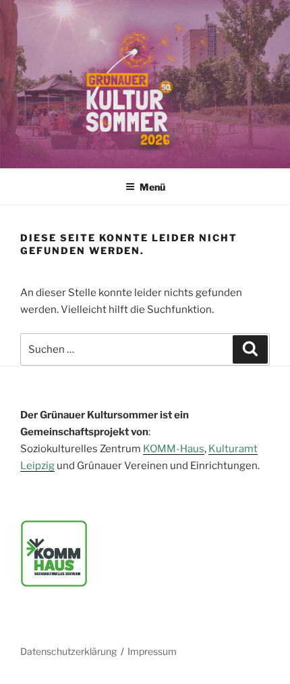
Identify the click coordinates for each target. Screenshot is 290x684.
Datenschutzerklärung (68, 651)
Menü (152, 187)
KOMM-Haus (173, 449)
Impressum (152, 651)
